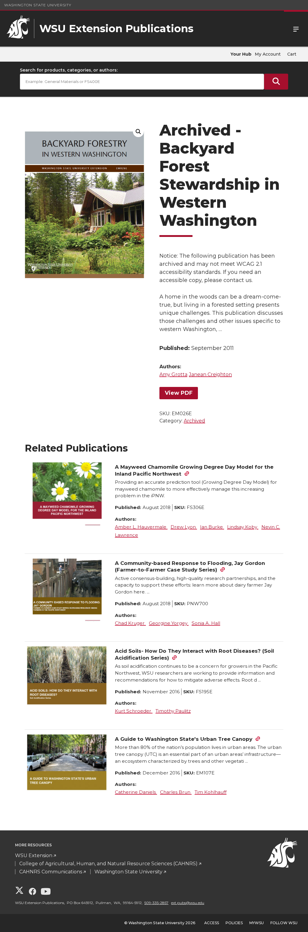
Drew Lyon (184, 527)
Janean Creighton (210, 374)
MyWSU (256, 923)
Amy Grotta (173, 374)
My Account (268, 54)
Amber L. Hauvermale (141, 527)
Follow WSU (283, 923)
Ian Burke (212, 527)
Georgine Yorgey (169, 623)
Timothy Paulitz (173, 711)
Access (211, 923)
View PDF (178, 393)
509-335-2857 (156, 902)
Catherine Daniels (136, 792)
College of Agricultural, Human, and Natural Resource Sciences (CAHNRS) (108, 863)
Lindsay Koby (242, 527)
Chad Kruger (130, 623)
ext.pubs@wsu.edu (187, 902)
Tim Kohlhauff (210, 792)
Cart (291, 54)
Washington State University (37, 5)
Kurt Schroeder (133, 711)
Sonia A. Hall (206, 623)
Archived (194, 421)
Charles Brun (176, 792)
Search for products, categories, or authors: (69, 70)
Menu (296, 29)
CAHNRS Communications (50, 872)
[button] (138, 131)
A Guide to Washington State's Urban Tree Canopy (183, 739)
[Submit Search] (276, 82)
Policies (234, 923)
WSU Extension (33, 855)
